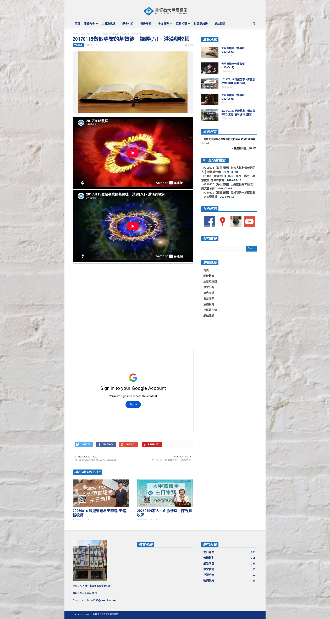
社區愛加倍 (200, 25)
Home (76, 34)
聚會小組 (126, 25)
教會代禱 (229, 569)
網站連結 (219, 25)
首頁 (77, 23)
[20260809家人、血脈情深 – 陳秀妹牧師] (165, 492)
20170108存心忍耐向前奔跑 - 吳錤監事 (96, 460)
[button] (253, 23)
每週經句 (229, 557)
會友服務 (162, 25)
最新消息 (210, 39)
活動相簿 (180, 25)
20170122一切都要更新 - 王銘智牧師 (171, 460)
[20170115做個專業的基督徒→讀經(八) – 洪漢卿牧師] (133, 81)
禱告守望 (144, 25)
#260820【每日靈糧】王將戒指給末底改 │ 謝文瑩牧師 (228, 186)
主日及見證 (108, 25)
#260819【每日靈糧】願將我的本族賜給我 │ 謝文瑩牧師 (228, 194)
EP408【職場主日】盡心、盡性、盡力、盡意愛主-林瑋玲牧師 (228, 178)
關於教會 (88, 25)
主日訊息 (86, 34)
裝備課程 (229, 580)
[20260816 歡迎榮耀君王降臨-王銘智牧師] (101, 492)
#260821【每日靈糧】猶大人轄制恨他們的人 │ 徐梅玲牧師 (228, 170)
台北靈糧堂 (216, 160)
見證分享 (229, 575)
